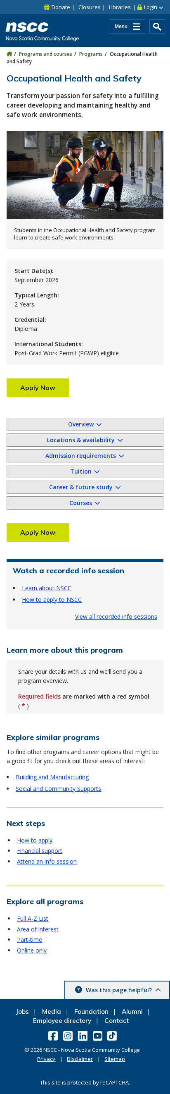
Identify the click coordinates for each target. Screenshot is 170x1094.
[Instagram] (68, 1035)
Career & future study (81, 487)
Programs (91, 53)
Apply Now (37, 387)
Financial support (39, 851)
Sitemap (114, 1059)
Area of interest (38, 929)
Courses (80, 503)
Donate (61, 7)
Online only (32, 950)
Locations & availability (81, 440)
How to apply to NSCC (52, 599)
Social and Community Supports (58, 788)
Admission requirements (80, 456)
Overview (81, 424)
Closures (89, 7)
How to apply (34, 840)
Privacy (46, 1059)
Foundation (91, 1011)
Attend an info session (47, 861)
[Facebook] (53, 1035)
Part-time (29, 939)
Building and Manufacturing (52, 777)
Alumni (132, 1011)
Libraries (120, 7)
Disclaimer (80, 1059)
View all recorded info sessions (116, 616)
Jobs (22, 1011)
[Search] (157, 26)
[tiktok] (112, 1035)
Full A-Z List (32, 918)
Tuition (81, 471)
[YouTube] (98, 1035)
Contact (116, 1021)
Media (51, 1011)
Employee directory (62, 1021)
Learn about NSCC (46, 588)
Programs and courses (45, 53)
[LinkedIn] (83, 1035)
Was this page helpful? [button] (118, 990)
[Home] (9, 53)
